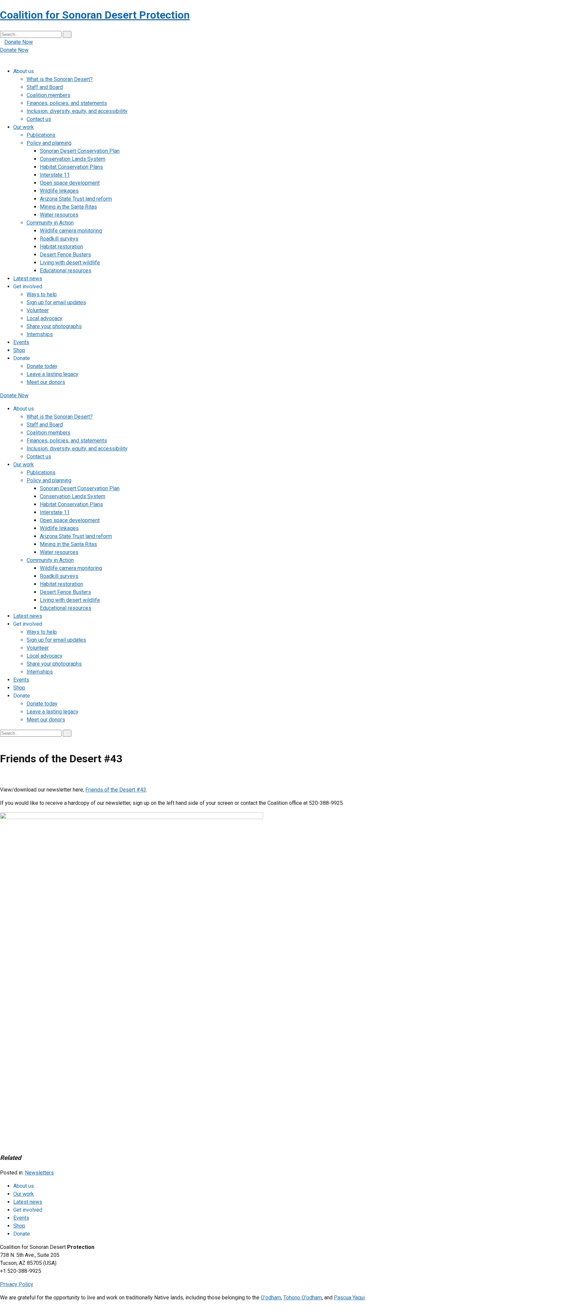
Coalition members (48, 95)
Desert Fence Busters (65, 254)
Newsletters (39, 1173)
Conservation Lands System (72, 159)
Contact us (39, 119)
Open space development (70, 183)
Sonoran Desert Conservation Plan (80, 151)
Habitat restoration (61, 246)
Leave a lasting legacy (52, 374)
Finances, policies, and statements (67, 103)
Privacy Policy (16, 1284)
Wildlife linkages (59, 191)
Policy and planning (49, 143)
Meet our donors (46, 382)
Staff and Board (45, 87)
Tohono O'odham (302, 1297)
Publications (41, 135)
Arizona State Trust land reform (76, 199)
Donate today (42, 366)
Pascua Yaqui (349, 1297)
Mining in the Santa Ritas (68, 207)
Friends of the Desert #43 (115, 790)
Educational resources (65, 270)
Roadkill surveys (59, 238)
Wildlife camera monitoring (71, 231)
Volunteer (38, 310)
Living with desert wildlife (70, 262)
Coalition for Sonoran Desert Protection (95, 15)
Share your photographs (54, 326)
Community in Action (50, 223)
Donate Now (18, 42)
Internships (40, 334)
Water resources (59, 215)
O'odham (271, 1297)
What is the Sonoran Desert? (60, 79)
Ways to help (42, 294)
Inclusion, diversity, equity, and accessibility (77, 111)
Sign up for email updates (56, 302)
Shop (19, 350)
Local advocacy (44, 318)
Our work (23, 127)
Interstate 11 (55, 175)
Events (21, 342)
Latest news (27, 278)
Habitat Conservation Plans (71, 167)
